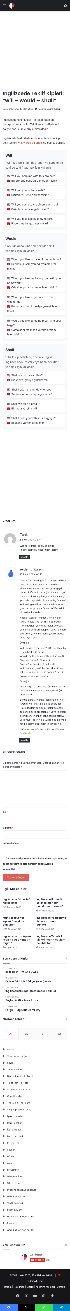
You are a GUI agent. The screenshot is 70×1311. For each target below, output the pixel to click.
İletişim (7, 1286)
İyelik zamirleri (15, 1136)
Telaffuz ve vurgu (17, 1056)
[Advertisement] (35, 49)
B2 (59, 1033)
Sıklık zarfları (14, 1183)
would (27, 142)
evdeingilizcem (32, 569)
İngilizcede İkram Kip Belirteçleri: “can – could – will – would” (50, 903)
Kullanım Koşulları (45, 1286)
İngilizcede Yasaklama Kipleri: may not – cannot (51, 921)
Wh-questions (15, 1176)
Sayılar (10, 1062)
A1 (10, 1033)
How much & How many (20, 1216)
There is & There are (18, 1102)
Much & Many (14, 1209)
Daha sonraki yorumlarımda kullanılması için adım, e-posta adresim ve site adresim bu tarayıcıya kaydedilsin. (35, 864)
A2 (27, 1033)
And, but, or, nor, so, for (20, 1229)
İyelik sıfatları (14, 1129)
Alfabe (10, 1049)
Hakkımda (19, 1286)
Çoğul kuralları (15, 1096)
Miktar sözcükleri (16, 1196)
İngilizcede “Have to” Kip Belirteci (16, 901)
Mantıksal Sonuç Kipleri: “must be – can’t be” (15, 921)
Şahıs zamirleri (15, 1069)
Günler (11, 1156)
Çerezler (61, 1286)
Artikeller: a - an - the (19, 1089)
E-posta (8, 827)
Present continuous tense (21, 1189)
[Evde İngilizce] (12, 6)
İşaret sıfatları (14, 1122)
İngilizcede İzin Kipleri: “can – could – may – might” (17, 939)
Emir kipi (12, 1223)
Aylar (10, 1163)
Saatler (11, 1149)
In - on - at (13, 1143)
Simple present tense (19, 1109)
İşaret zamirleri (15, 1116)
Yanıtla (24, 556)
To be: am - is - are (18, 1082)
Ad (5, 812)
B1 (43, 1033)
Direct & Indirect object (20, 1076)
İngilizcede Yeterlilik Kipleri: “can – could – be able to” (50, 939)
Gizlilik (30, 1286)
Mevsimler (13, 1169)
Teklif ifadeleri (15, 1203)
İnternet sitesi (11, 843)
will (19, 142)
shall (39, 142)
